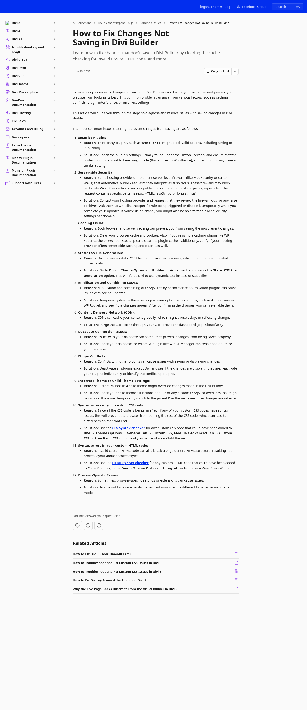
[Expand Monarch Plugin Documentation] (54, 170)
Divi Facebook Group (251, 6)
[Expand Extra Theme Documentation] (54, 145)
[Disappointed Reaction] (77, 525)
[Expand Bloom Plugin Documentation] (54, 158)
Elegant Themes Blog (214, 6)
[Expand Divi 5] (54, 23)
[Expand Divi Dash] (54, 68)
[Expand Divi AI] (54, 39)
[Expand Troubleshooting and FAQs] (54, 47)
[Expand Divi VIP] (54, 76)
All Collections (82, 23)
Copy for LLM (220, 71)
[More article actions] (235, 71)
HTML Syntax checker (130, 462)
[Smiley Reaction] (98, 525)
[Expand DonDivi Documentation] (54, 100)
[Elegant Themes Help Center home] (4, 6)
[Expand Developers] (54, 137)
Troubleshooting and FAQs (115, 23)
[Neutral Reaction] (88, 525)
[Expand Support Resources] (54, 183)
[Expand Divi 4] (54, 31)
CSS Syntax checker (128, 428)
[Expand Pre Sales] (54, 121)
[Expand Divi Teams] (54, 84)
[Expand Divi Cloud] (54, 60)
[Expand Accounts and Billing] (54, 129)
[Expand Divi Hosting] (54, 113)
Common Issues (150, 23)
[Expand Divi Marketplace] (54, 92)
